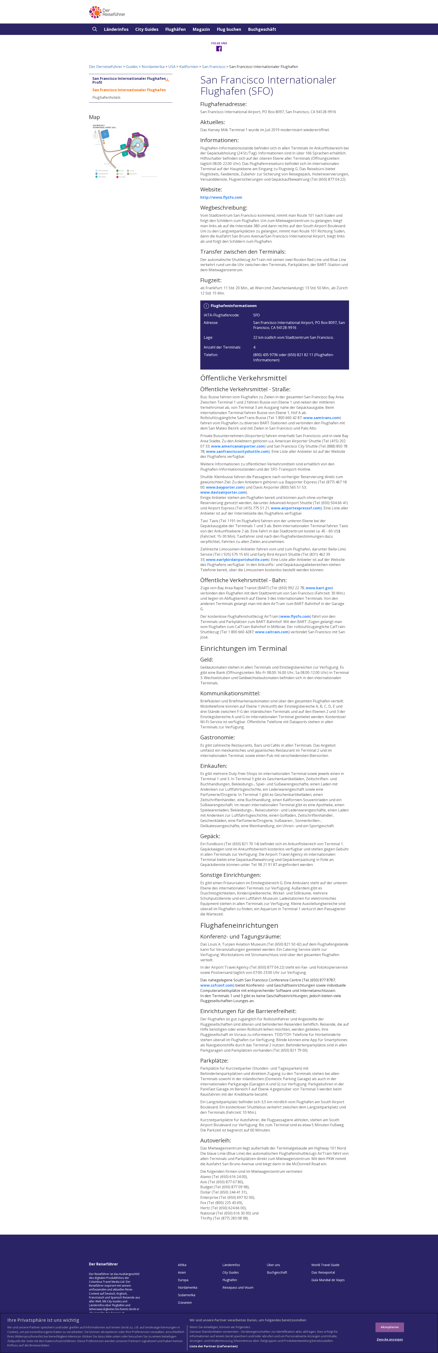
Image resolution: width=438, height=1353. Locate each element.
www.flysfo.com (295, 616)
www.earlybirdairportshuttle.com (237, 559)
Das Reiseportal (323, 1272)
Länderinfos (116, 29)
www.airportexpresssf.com (296, 508)
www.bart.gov (319, 587)
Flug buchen (229, 29)
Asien (182, 1272)
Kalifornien (188, 66)
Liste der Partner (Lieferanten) (214, 1346)
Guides (132, 66)
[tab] (130, 80)
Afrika (182, 1265)
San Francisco (213, 66)
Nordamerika (153, 66)
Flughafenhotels (106, 97)
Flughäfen (175, 29)
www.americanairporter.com (237, 446)
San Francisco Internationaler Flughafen (129, 89)
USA (171, 66)
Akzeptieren (390, 1327)
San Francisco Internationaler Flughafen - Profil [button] (130, 81)
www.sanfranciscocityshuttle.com (237, 451)
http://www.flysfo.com (221, 197)
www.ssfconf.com (216, 985)
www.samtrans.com (321, 417)
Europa (183, 1280)
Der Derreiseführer (105, 66)
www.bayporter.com (225, 487)
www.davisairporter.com (223, 492)
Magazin (201, 29)
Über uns (273, 1265)
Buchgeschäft (262, 29)
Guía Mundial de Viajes (328, 1280)
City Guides (146, 29)
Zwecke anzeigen (390, 1339)
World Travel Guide (325, 1265)
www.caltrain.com (272, 631)
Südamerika (186, 1295)
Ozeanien (185, 1302)
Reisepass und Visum (237, 1287)
